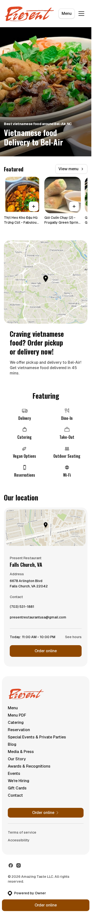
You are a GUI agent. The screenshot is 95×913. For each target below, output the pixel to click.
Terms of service (22, 832)
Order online (46, 650)
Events (14, 773)
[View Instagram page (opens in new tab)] (18, 865)
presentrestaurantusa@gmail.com (38, 618)
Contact (15, 795)
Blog (12, 744)
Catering (16, 722)
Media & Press (21, 751)
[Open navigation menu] (81, 13)
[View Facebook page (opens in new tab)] (11, 865)
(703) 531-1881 (22, 607)
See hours (73, 637)
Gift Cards (17, 788)
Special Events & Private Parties (37, 737)
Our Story (17, 758)
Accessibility (18, 840)
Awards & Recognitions (29, 766)
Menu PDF (17, 715)
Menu (67, 13)
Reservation (19, 729)
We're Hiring (18, 780)
